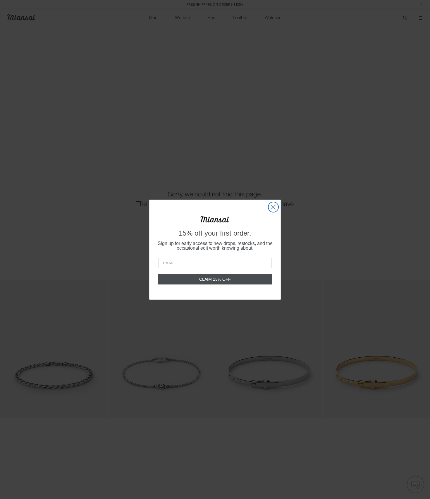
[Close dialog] (273, 207)
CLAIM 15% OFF (215, 279)
